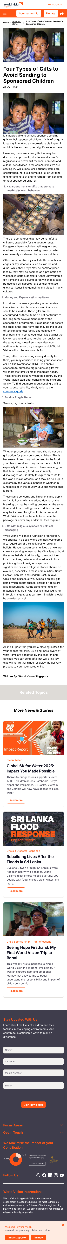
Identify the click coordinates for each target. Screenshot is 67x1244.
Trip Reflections (41, 941)
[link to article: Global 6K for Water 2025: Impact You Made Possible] (33, 738)
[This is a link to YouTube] (61, 1175)
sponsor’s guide (13, 391)
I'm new (38, 1237)
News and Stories (16, 22)
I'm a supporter (17, 1237)
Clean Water (14, 760)
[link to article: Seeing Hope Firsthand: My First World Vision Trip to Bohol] (33, 919)
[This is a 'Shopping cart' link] (62, 13)
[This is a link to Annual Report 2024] (54, 1159)
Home (6, 22)
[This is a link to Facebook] (43, 1175)
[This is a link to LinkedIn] (49, 1175)
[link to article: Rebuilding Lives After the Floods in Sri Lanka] (33, 829)
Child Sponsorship (18, 941)
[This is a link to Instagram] (55, 1175)
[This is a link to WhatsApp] (37, 1175)
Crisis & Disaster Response (23, 850)
